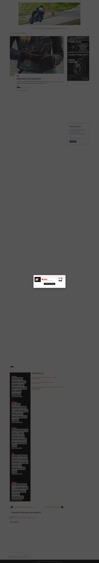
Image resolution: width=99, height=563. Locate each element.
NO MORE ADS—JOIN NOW (49, 283)
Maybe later (36, 286)
